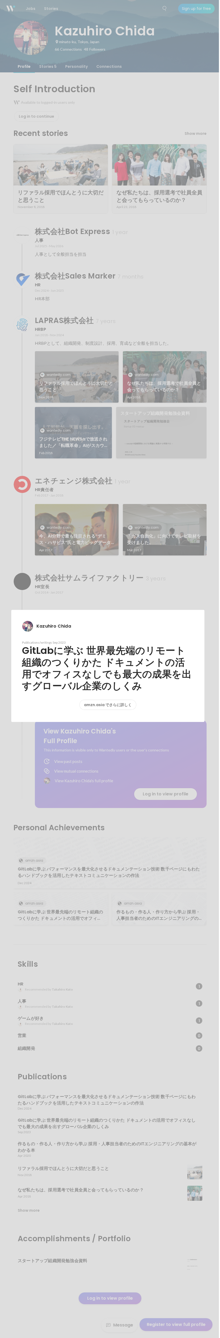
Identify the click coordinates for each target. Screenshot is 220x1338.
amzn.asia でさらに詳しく (108, 704)
